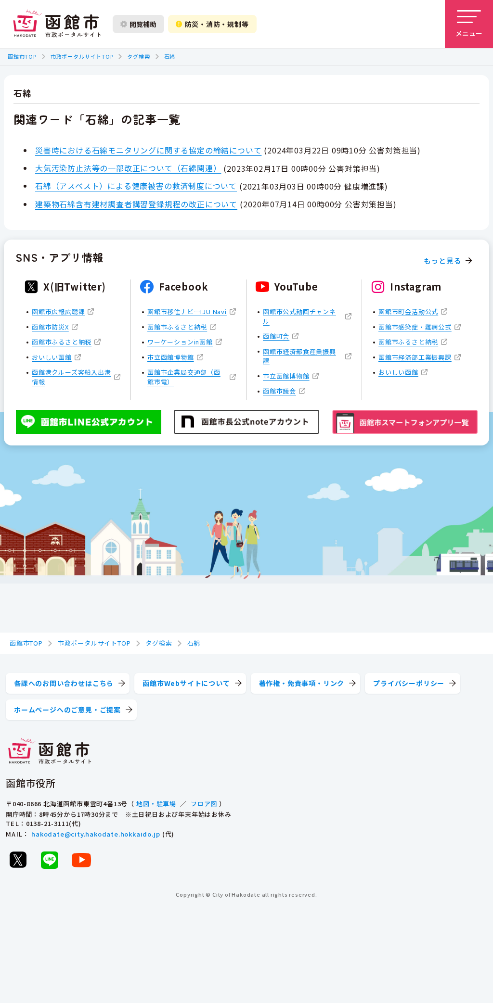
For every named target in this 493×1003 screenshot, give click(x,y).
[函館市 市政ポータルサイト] (57, 24)
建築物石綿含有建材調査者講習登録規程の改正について (136, 204)
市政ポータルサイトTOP (82, 56)
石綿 (170, 56)
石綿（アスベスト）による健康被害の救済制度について (136, 185)
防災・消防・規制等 (217, 24)
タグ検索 (138, 56)
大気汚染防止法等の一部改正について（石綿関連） (128, 168)
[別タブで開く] (18, 860)
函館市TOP (22, 56)
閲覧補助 (143, 24)
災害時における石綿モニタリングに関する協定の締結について (148, 150)
